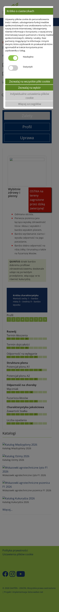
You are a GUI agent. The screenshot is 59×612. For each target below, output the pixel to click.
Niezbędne (28, 56)
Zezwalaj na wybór (29, 87)
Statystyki (28, 66)
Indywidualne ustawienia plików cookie (29, 96)
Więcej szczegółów (29, 104)
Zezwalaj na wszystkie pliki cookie (29, 81)
